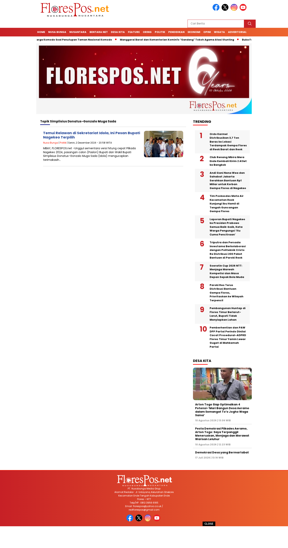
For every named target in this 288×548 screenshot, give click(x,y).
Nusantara (77, 32)
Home (41, 32)
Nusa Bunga (57, 32)
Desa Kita (118, 32)
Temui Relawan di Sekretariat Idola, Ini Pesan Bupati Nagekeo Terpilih (91, 135)
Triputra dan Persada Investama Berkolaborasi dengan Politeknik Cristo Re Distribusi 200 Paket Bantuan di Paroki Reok (228, 250)
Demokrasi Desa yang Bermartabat (222, 452)
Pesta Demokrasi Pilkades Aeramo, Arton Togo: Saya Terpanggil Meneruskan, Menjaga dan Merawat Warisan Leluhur (222, 434)
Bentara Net (99, 32)
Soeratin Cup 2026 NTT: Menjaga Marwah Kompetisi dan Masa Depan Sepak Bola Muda (227, 271)
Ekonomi (194, 32)
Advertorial (237, 32)
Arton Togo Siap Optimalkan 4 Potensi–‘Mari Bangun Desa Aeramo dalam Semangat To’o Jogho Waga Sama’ (222, 409)
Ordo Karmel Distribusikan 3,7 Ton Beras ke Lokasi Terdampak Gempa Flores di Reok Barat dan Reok (228, 141)
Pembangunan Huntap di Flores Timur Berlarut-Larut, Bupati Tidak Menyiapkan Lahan (227, 314)
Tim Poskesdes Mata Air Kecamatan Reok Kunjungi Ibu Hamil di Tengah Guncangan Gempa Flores (227, 203)
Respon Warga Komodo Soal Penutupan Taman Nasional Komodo (54, 39)
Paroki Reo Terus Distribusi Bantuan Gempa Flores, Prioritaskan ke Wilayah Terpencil (226, 292)
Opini (207, 32)
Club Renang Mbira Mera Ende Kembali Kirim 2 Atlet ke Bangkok (228, 161)
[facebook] (217, 9)
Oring (147, 32)
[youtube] (244, 9)
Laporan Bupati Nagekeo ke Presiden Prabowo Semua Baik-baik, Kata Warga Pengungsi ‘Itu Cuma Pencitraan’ (227, 226)
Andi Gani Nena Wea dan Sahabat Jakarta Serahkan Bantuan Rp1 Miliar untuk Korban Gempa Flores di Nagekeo (228, 180)
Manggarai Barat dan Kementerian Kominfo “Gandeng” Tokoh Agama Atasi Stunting (163, 39)
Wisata (219, 32)
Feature (134, 32)
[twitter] (226, 9)
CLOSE (209, 523)
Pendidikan (176, 32)
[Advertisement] (144, 537)
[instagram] (235, 9)
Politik (160, 32)
